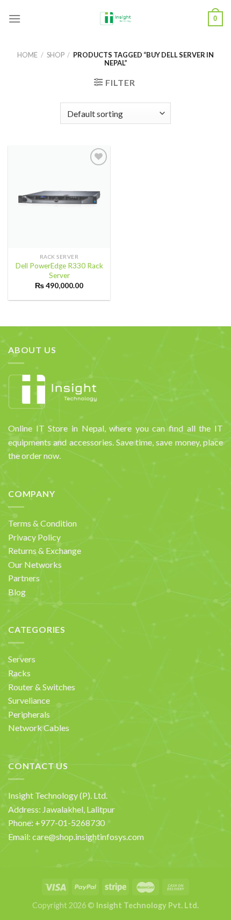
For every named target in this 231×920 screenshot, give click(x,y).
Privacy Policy (34, 537)
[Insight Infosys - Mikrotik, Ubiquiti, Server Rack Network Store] (116, 19)
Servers (21, 659)
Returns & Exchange (44, 550)
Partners (24, 578)
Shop (55, 54)
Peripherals (29, 714)
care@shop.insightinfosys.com (88, 836)
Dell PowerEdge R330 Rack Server (59, 270)
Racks (19, 673)
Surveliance (29, 700)
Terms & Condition (42, 523)
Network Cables (38, 727)
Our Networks (35, 564)
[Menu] (14, 18)
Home (27, 54)
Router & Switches (41, 687)
